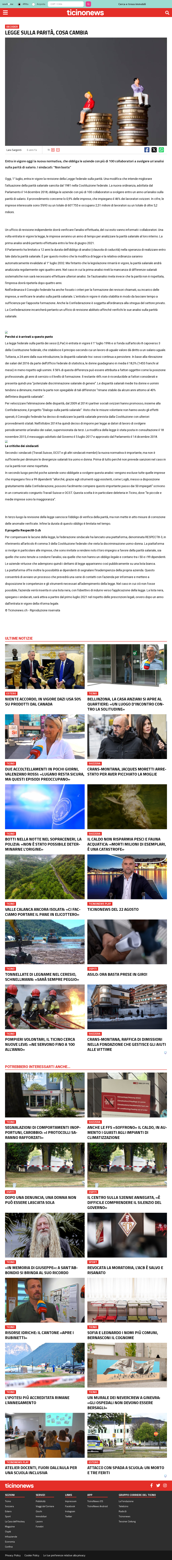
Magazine (10, 1526)
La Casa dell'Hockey (15, 1521)
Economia (10, 1541)
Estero (8, 1511)
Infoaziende (11, 1536)
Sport (8, 1516)
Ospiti (8, 1531)
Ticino (8, 1501)
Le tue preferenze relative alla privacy (64, 1555)
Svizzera (9, 1506)
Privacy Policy (13, 1555)
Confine (9, 1546)
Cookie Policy (32, 1555)
